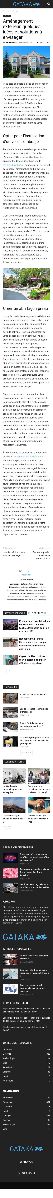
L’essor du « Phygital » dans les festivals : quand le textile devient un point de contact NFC (26, 1019)
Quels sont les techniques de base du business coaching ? (39, 789)
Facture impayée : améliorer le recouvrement (41, 555)
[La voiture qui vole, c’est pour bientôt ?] (10, 959)
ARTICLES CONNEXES (15, 613)
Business (7, 1102)
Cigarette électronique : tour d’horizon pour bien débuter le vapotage (32, 660)
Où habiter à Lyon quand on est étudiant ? (13, 818)
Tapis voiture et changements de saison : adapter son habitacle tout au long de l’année (26, 1010)
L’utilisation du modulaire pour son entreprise (12, 789)
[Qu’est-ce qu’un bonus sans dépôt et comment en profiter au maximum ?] (10, 858)
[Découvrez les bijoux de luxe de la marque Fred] (39, 805)
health (6, 1111)
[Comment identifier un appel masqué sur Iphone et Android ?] (10, 974)
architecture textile (14, 165)
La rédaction (11, 42)
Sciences (7, 1120)
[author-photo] (26, 574)
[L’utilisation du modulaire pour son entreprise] (14, 776)
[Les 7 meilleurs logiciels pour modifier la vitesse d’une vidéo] (10, 888)
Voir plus (25, 752)
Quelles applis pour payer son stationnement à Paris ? (25, 1028)
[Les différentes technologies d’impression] (10, 712)
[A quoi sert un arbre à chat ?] (10, 698)
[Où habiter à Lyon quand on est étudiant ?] (14, 805)
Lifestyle (15, 11)
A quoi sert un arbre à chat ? (33, 694)
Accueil (6, 11)
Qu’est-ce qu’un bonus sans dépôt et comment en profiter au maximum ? (34, 857)
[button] (5, 4)
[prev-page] (5, 671)
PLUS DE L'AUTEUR (37, 613)
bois (13, 363)
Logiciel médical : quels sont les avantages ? (14, 554)
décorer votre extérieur (29, 456)
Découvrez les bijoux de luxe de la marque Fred (38, 818)
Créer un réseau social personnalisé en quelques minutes (32, 988)
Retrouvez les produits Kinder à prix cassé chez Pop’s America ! (34, 872)
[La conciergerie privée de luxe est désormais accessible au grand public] (10, 741)
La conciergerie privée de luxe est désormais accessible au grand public (34, 740)
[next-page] (9, 671)
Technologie (9, 1124)
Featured (7, 1106)
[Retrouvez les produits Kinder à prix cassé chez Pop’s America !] (10, 873)
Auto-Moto (8, 1097)
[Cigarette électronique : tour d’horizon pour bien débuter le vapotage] (10, 660)
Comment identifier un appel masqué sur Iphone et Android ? (34, 973)
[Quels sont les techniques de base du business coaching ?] (39, 776)
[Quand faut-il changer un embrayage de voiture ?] (10, 727)
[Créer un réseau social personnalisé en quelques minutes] (10, 989)
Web (5, 1128)
